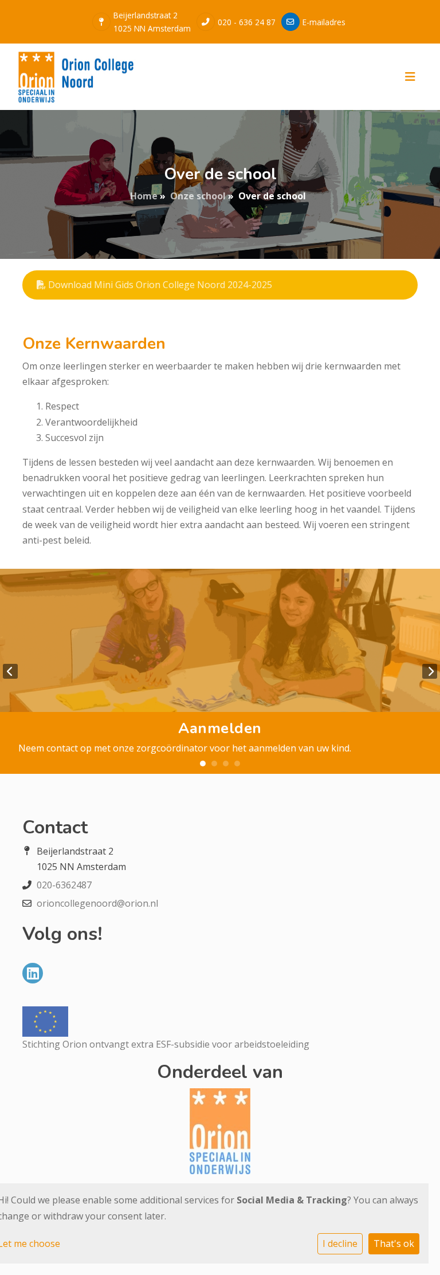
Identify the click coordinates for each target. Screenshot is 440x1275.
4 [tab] (237, 763)
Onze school (198, 196)
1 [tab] (203, 763)
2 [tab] (214, 763)
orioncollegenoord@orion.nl (97, 903)
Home (144, 196)
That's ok (394, 1243)
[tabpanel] (220, 671)
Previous (10, 671)
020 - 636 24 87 (247, 22)
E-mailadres (323, 22)
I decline (340, 1243)
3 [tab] (226, 763)
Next (429, 671)
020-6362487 (64, 885)
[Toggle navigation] (410, 76)
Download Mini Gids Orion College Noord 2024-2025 (159, 284)
